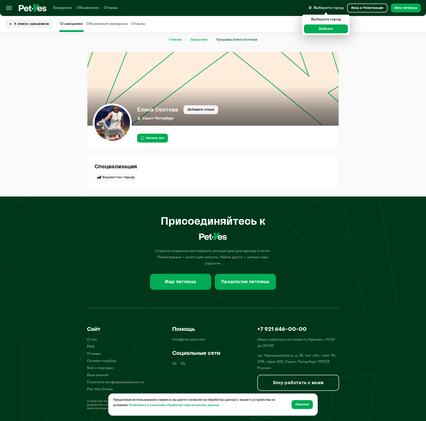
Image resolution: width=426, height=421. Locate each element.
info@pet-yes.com (188, 340)
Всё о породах (100, 368)
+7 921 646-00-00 (282, 329)
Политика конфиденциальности (115, 382)
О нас (92, 340)
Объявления (88, 8)
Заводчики (62, 8)
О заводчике (71, 24)
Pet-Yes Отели (100, 389)
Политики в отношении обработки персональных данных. (174, 405)
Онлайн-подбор (101, 361)
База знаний (98, 375)
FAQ (91, 347)
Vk (174, 363)
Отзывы (111, 8)
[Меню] (9, 8)
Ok (182, 363)
